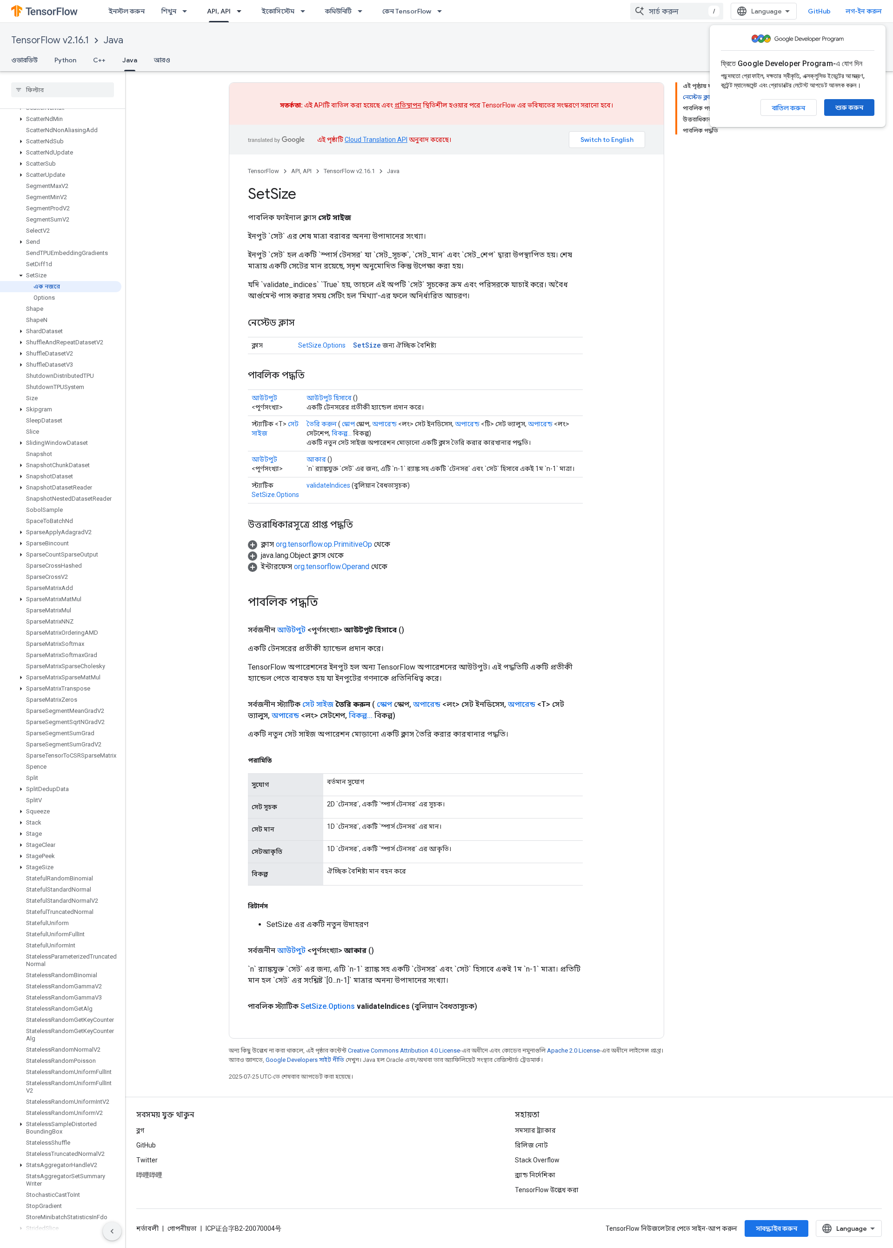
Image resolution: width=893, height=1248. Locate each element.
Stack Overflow (537, 1160)
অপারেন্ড (384, 424)
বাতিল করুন (788, 108)
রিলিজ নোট (531, 1145)
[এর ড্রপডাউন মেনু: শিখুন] (187, 11)
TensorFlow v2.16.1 (50, 40)
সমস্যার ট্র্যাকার (535, 1130)
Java (113, 40)
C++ (99, 60)
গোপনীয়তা (182, 1228)
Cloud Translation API (376, 139)
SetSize (367, 345)
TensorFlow (263, 171)
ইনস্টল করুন (126, 11)
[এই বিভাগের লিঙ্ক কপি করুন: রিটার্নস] (277, 906)
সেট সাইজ (317, 704)
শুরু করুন (849, 107)
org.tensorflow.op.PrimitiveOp (324, 544)
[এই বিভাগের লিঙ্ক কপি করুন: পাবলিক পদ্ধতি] (314, 376)
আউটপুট (264, 398)
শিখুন (168, 11)
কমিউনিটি (338, 11)
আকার (316, 459)
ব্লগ (140, 1130)
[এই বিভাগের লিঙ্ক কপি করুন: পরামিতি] (281, 760)
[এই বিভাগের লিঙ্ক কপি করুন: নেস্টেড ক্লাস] (304, 323)
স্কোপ (348, 424)
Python (65, 60)
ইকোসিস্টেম (277, 11)
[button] (60, 119)
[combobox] (676, 11)
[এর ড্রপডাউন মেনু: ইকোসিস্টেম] (305, 11)
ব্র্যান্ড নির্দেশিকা (535, 1175)
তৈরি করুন (322, 424)
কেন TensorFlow (406, 11)
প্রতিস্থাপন (407, 105)
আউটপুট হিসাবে (329, 398)
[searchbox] (62, 89)
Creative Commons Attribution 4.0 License (404, 1050)
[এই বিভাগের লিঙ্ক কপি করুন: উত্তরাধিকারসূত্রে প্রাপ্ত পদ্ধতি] (362, 525)
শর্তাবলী (147, 1228)
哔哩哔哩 (149, 1175)
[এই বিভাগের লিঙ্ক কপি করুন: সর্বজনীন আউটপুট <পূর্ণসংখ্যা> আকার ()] (385, 950)
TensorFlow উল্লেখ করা (547, 1190)
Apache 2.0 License (573, 1050)
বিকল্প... (342, 433)
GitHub (819, 11)
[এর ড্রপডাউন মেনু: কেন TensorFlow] (442, 11)
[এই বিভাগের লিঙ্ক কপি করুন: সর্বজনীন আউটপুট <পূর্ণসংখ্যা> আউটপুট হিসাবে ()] (415, 630)
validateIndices (328, 485)
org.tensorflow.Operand (331, 566)
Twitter (147, 1160)
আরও (162, 60)
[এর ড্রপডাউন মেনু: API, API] (242, 11)
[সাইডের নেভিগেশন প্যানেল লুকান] (112, 1231)
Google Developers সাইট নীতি (305, 1059)
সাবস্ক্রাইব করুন (776, 1228)
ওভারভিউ (24, 60)
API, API (219, 11)
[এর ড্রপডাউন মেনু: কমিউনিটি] (363, 11)
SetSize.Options (322, 345)
